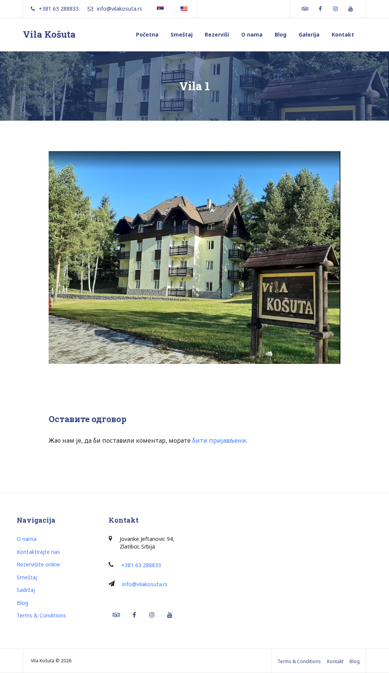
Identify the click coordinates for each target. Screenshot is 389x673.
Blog (280, 34)
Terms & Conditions (41, 615)
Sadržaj (26, 589)
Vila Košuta (49, 34)
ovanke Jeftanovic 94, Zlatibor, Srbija (147, 542)
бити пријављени (219, 440)
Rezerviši (217, 34)
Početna (147, 34)
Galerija (309, 34)
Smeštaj (182, 34)
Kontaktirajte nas (38, 551)
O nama (251, 34)
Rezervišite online (38, 564)
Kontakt (343, 34)
